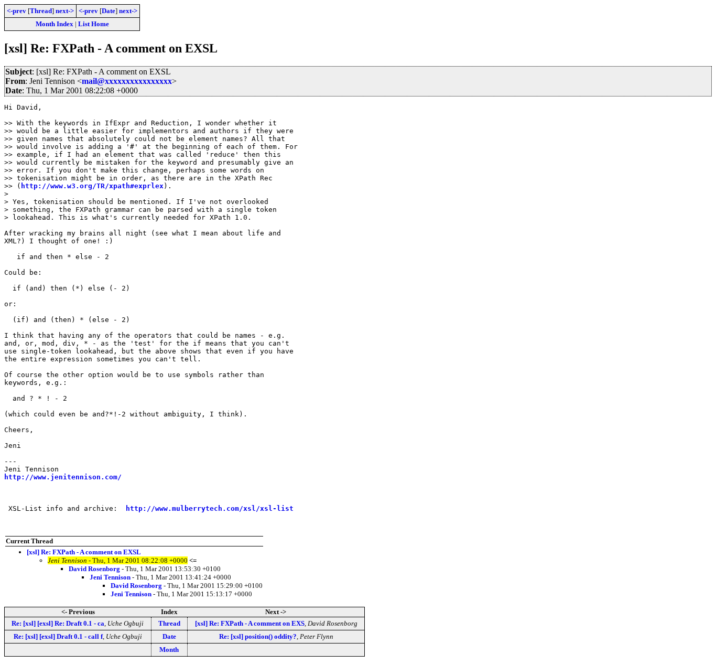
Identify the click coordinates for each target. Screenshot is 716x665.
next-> (65, 11)
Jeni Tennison (110, 577)
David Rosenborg (94, 569)
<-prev (16, 11)
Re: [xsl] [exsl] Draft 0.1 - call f (58, 636)
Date (108, 11)
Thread (41, 11)
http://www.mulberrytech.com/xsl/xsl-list (210, 508)
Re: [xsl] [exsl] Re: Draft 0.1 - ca (58, 623)
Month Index (54, 24)
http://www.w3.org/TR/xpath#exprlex (92, 186)
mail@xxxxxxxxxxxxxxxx (127, 81)
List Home (93, 24)
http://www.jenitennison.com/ (63, 477)
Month (169, 649)
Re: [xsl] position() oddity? (258, 636)
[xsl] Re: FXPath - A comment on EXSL (84, 552)
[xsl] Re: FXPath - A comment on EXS (250, 623)
